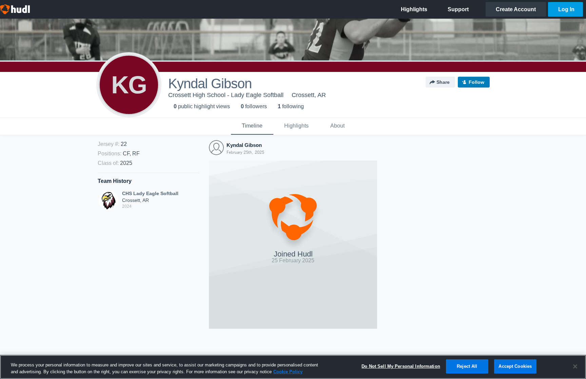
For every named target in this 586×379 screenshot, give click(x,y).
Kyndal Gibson (244, 145)
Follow (476, 82)
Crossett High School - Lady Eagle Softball (226, 95)
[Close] (575, 366)
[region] (293, 367)
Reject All (467, 366)
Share (443, 82)
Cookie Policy (287, 371)
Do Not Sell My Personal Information (401, 366)
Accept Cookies (515, 366)
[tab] (252, 126)
